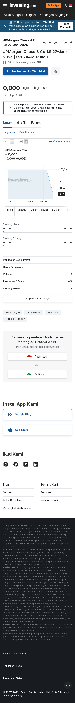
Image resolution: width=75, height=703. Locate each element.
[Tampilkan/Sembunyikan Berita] (26, 141)
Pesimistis (41, 356)
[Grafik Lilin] (7, 141)
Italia (56, 312)
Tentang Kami (49, 484)
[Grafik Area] (12, 141)
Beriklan (46, 492)
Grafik (22, 123)
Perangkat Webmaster (17, 508)
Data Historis (26, 132)
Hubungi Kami (49, 500)
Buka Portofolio (13, 500)
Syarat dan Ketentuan (15, 653)
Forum (36, 123)
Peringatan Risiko (13, 678)
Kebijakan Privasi (12, 666)
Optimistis (41, 374)
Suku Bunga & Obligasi (20, 15)
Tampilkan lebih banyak (37, 298)
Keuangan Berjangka (54, 15)
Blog (6, 484)
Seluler (7, 492)
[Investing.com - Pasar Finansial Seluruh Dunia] (23, 5)
